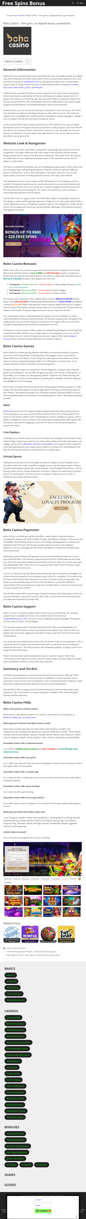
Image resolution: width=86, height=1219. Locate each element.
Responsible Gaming (16, 1000)
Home (21, 15)
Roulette (49, 444)
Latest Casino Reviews (16, 948)
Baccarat (36, 444)
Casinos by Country (15, 1117)
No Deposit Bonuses (15, 1140)
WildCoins (7, 717)
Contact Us (11, 981)
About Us (11, 975)
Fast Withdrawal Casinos (17, 1048)
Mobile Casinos (13, 1061)
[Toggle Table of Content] (26, 62)
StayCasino (31, 717)
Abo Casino (8, 87)
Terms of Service (14, 993)
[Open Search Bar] (73, 3)
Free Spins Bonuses (15, 1133)
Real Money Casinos (15, 1036)
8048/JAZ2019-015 (32, 81)
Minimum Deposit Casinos (18, 1055)
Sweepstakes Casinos (16, 1111)
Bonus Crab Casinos (15, 1158)
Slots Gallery (19, 87)
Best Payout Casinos (15, 1098)
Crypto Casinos (13, 1073)
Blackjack (28, 444)
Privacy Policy (12, 987)
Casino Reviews (13, 1017)
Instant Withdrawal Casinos (18, 1042)
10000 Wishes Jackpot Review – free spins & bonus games (31, 951)
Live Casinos (12, 1067)
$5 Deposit (26, 1164)
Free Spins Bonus (23, 3)
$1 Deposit (11, 1164)
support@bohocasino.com (15, 618)
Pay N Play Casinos (15, 1104)
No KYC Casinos (13, 1080)
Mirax (28, 87)
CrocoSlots (74, 84)
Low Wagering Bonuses (17, 1152)
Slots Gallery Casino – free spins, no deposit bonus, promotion (33, 955)
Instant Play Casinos (15, 1092)
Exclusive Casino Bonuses (18, 1146)
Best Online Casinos (15, 1023)
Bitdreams (17, 717)
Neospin (38, 87)
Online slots (8, 411)
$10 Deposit (41, 1164)
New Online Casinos (15, 1030)
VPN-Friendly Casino (15, 1086)
